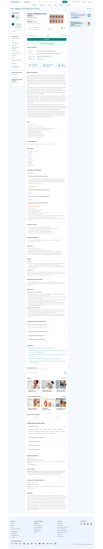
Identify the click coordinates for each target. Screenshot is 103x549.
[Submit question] (65, 372)
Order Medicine (14, 533)
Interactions (14, 63)
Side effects (14, 45)
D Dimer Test (30, 429)
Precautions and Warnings (15, 48)
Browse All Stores (37, 530)
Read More (36, 27)
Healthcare (42, 4)
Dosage (13, 57)
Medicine (34, 4)
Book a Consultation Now (76, 25)
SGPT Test (59, 429)
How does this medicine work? (16, 61)
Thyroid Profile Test (48, 429)
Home (12, 8)
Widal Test (43, 431)
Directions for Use (15, 51)
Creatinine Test (37, 431)
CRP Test (41, 429)
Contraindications (15, 42)
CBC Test (36, 429)
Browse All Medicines (38, 525)
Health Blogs (61, 4)
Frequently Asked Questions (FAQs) (15, 66)
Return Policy (59, 534)
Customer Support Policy (62, 532)
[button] (52, 1)
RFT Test (48, 431)
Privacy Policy (60, 525)
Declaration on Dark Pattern (62, 530)
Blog (12, 527)
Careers (12, 525)
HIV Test (54, 429)
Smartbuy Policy (60, 536)
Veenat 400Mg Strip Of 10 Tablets (31, 8)
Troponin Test (31, 433)
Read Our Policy (15, 74)
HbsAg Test (30, 431)
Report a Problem (15, 83)
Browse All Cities (37, 529)
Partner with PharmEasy (15, 528)
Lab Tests (49, 4)
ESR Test (52, 431)
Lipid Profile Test (52, 433)
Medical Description (16, 38)
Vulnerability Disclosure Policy (63, 527)
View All (63, 378)
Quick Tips (14, 55)
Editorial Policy (60, 523)
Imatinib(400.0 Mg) (40, 58)
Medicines (18, 8)
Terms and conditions (61, 528)
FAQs (35, 532)
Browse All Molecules (38, 527)
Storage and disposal (16, 53)
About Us (13, 523)
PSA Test (46, 433)
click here (29, 509)
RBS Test (63, 431)
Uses (13, 40)
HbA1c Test (58, 431)
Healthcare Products (15, 535)
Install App (75, 17)
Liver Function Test (39, 433)
